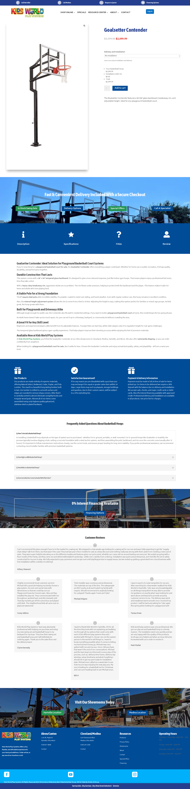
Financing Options (95, 513)
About (113, 12)
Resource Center (97, 12)
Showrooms (124, 746)
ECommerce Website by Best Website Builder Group (58, 782)
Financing (123, 763)
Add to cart (120, 88)
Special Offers (117, 208)
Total (108, 79)
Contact (125, 12)
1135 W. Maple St (47, 738)
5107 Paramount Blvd (87, 738)
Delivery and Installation (114, 52)
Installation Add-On (114, 74)
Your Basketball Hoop (115, 69)
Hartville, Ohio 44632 (48, 740)
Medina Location (137, 713)
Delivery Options (72, 208)
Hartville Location (52, 713)
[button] (84, 26)
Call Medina (67, 3)
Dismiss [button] (116, 786)
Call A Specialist (162, 208)
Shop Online (66, 12)
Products (123, 738)
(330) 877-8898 (46, 745)
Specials (81, 12)
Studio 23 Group (93, 782)
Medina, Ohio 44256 (87, 740)
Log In (149, 11)
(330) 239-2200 (85, 745)
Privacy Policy (124, 742)
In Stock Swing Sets (27, 208)
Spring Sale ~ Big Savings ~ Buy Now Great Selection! (92, 786)
